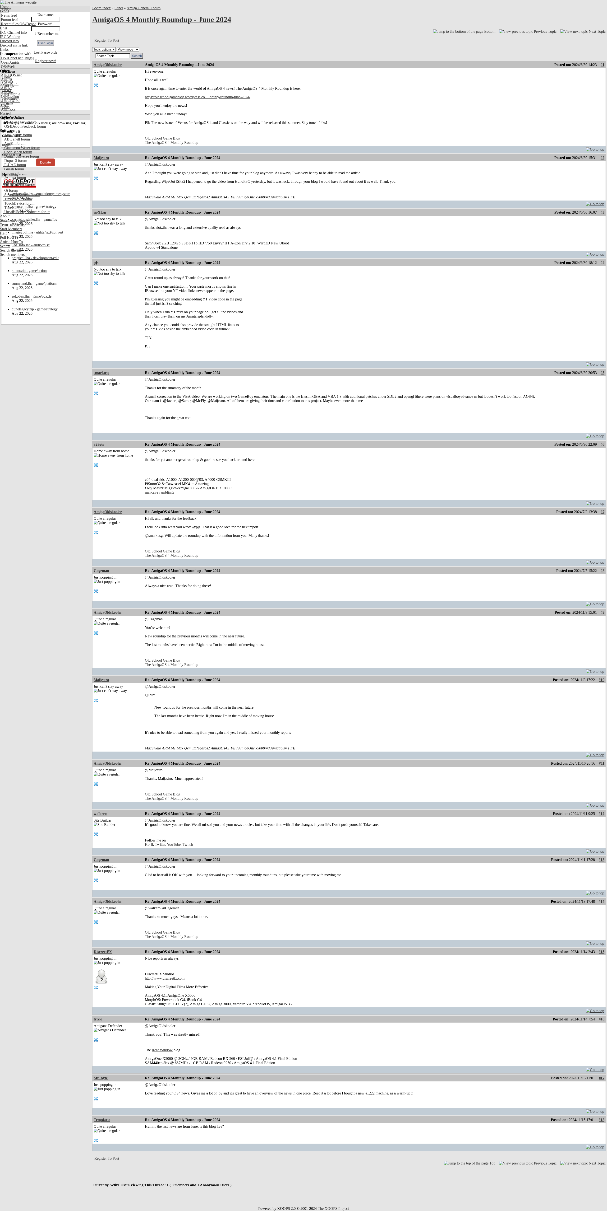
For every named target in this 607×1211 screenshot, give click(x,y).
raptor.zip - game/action (29, 271)
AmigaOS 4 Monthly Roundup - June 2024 (161, 19)
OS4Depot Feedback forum (24, 126)
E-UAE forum (14, 165)
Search (5, 246)
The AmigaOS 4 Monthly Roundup (171, 142)
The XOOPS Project (333, 1208)
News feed (8, 15)
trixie (98, 1019)
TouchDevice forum (18, 203)
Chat (3, 28)
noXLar (100, 212)
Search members (12, 254)
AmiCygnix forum (17, 135)
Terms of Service (12, 225)
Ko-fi (149, 844)
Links (4, 49)
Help (3, 233)
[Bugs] (28, 58)
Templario (102, 1120)
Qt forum (10, 190)
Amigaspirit (9, 84)
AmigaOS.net (11, 75)
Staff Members (11, 229)
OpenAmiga (9, 62)
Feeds (4, 11)
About (4, 216)
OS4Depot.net (11, 58)
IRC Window (10, 37)
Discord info (9, 41)
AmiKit (6, 88)
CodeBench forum (17, 152)
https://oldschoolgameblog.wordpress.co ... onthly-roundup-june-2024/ (197, 97)
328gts (99, 444)
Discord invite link (14, 45)
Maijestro (101, 158)
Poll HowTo (9, 237)
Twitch (188, 844)
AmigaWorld (10, 101)
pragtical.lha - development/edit (35, 258)
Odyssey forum (15, 182)
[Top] (595, 148)
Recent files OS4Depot (18, 24)
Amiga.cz (7, 109)
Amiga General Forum (144, 8)
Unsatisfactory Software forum (26, 212)
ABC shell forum (16, 139)
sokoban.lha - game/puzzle (31, 296)
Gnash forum (13, 169)
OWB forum (13, 186)
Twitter (160, 844)
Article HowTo (11, 242)
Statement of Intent (14, 220)
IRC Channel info (13, 32)
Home (4, 7)
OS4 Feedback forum (20, 122)
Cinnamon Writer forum (21, 148)
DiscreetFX (103, 952)
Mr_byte (101, 1078)
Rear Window (162, 1050)
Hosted (5, 114)
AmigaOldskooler (108, 65)
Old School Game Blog (162, 138)
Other (119, 8)
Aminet (6, 79)
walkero (100, 814)
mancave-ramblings (159, 492)
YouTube (174, 844)
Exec (4, 105)
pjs (96, 263)
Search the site (11, 250)
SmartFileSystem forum (21, 195)
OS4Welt (7, 67)
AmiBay (7, 92)
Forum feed (9, 20)
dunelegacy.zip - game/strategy (35, 309)
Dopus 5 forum (15, 161)
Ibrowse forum (14, 173)
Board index (101, 8)
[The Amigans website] (18, 2)
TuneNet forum (15, 208)
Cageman (101, 571)
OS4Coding (9, 96)
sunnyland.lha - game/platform (34, 283)
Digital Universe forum (21, 156)
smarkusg (101, 373)
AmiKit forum (14, 143)
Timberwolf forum (17, 199)
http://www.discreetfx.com (164, 978)
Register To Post (106, 40)
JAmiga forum (14, 178)
